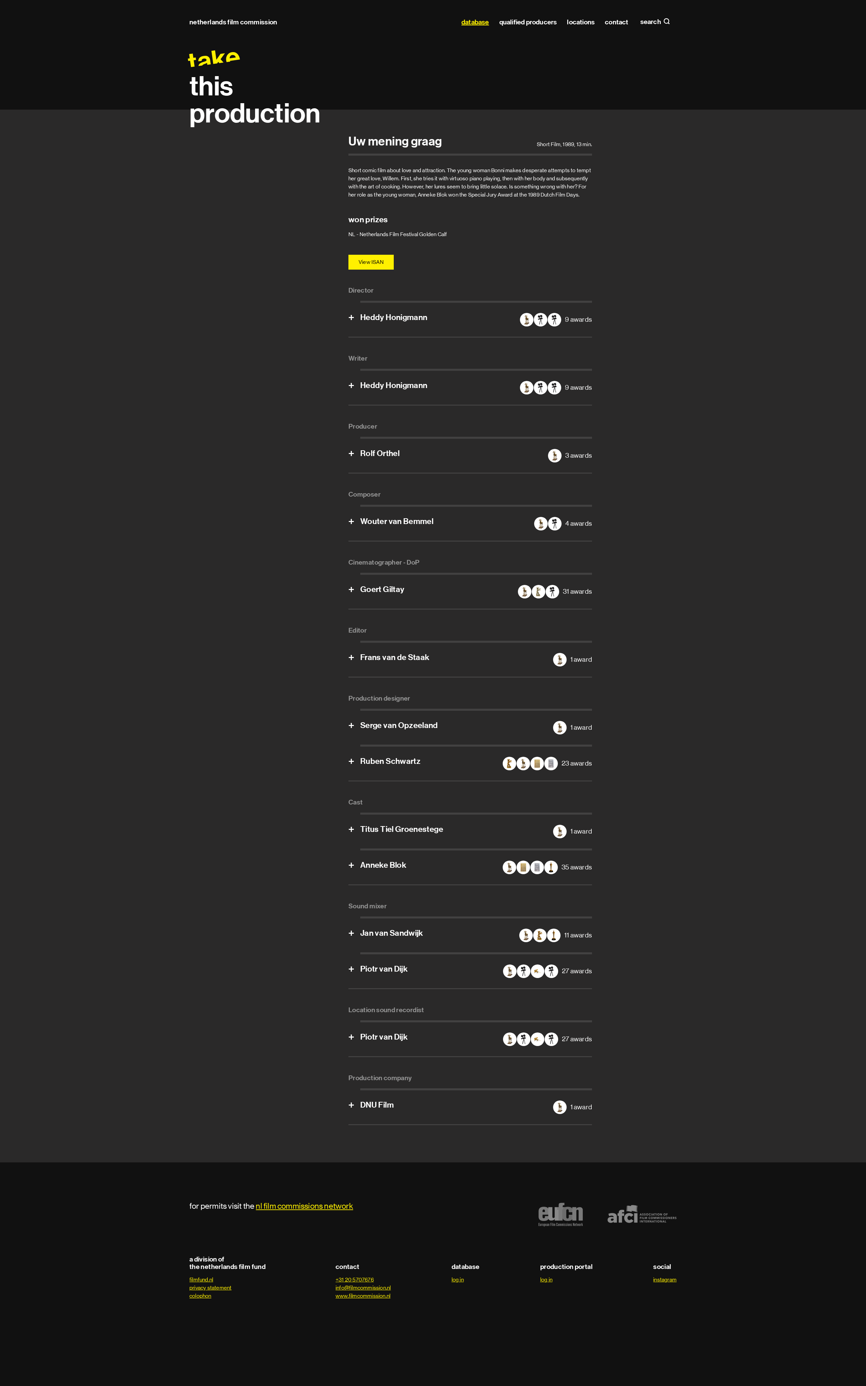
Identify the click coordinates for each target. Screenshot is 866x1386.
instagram (665, 1279)
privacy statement (210, 1288)
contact (616, 22)
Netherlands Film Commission (233, 22)
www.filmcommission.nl (363, 1296)
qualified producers (528, 22)
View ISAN (371, 262)
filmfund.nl (201, 1279)
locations (581, 22)
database (475, 22)
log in (458, 1279)
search (651, 22)
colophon (200, 1296)
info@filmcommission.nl (363, 1288)
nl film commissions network (304, 1205)
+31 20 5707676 (355, 1279)
